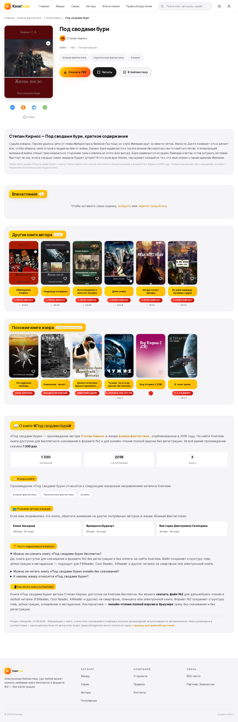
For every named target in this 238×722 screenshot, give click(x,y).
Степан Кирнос (53, 17)
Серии (75, 6)
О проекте (140, 676)
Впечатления (111, 6)
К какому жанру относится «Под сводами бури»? (51, 576)
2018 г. (63, 47)
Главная (44, 6)
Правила (139, 684)
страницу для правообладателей (153, 625)
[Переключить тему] (219, 6)
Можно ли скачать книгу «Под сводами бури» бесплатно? (57, 554)
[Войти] (229, 6)
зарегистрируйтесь (152, 206)
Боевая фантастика (29, 17)
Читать (107, 72)
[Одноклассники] (23, 107)
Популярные (89, 700)
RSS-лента (193, 676)
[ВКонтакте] (12, 107)
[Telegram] (34, 107)
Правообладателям (139, 6)
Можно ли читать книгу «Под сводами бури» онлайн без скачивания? (66, 571)
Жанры (60, 6)
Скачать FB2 (77, 72)
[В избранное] (33, 278)
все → (58, 234)
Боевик (135, 57)
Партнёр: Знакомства (201, 684)
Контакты (140, 692)
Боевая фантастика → (69, 327)
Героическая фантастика (109, 57)
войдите (124, 206)
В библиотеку (138, 72)
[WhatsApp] (45, 107)
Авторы (91, 6)
